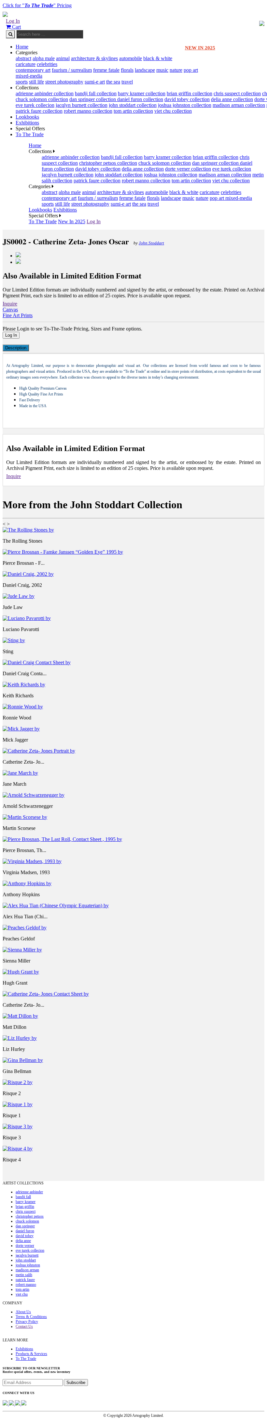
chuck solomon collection (42, 99)
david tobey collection (187, 99)
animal (63, 58)
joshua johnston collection (184, 105)
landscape (145, 70)
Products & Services (31, 1353)
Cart (16, 27)
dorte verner (25, 1245)
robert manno (26, 1284)
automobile (130, 58)
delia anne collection (232, 99)
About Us (23, 1312)
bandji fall (23, 1197)
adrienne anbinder (29, 1192)
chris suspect (25, 1211)
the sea (113, 81)
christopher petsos (30, 1216)
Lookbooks (27, 117)
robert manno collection (88, 111)
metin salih (24, 1275)
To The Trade (30, 134)
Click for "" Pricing (37, 5)
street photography (64, 81)
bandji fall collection (96, 93)
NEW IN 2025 (200, 47)
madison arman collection (239, 105)
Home (22, 46)
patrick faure (25, 1279)
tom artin (22, 1289)
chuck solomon (27, 1221)
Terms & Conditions (31, 1316)
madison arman (27, 1270)
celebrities (47, 64)
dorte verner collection (188, 169)
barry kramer (25, 1201)
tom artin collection (133, 111)
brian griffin (25, 1206)
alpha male (44, 58)
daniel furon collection (140, 99)
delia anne (23, 1240)
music (162, 70)
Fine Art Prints (18, 315)
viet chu (22, 1294)
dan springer (25, 1226)
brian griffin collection (189, 93)
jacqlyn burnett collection (81, 105)
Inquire (10, 303)
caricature (25, 64)
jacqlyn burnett (27, 1255)
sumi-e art (95, 81)
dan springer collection (93, 99)
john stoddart (26, 1260)
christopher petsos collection (108, 163)
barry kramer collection (141, 93)
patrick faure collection (39, 111)
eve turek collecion (35, 105)
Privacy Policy (27, 1321)
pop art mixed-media (231, 198)
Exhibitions (27, 122)
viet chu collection (173, 111)
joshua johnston (28, 1265)
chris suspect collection (237, 93)
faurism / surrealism (72, 70)
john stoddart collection (133, 105)
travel (127, 81)
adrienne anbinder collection (45, 93)
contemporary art (33, 70)
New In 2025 (71, 221)
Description (15, 347)
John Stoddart (151, 242)
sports (22, 81)
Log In (13, 21)
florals (127, 70)
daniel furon (25, 1231)
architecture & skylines (94, 58)
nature (176, 70)
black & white (157, 58)
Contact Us (24, 1326)
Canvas (10, 309)
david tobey (25, 1236)
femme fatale (106, 70)
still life (36, 81)
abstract (23, 58)
